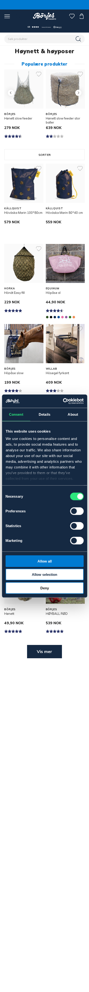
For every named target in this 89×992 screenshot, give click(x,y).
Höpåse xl (53, 293)
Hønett (9, 613)
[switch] (77, 511)
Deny (44, 588)
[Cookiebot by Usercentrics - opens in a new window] (63, 401)
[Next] (78, 92)
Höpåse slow (13, 373)
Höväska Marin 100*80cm (23, 213)
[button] (44, 27)
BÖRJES (10, 114)
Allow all (44, 561)
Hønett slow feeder (18, 118)
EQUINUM (52, 288)
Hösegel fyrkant (57, 373)
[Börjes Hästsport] (44, 16)
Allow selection (44, 574)
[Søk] (79, 39)
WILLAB (51, 368)
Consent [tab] (16, 414)
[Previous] (10, 92)
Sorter (44, 155)
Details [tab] (44, 414)
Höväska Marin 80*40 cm (64, 213)
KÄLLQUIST (13, 208)
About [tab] (73, 414)
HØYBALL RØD (57, 613)
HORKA (9, 288)
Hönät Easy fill (14, 293)
